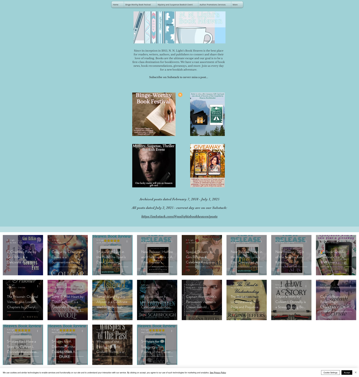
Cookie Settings (330, 372)
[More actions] (38, 241)
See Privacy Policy (218, 372)
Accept (347, 372)
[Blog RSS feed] (180, 95)
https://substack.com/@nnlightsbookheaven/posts (179, 216)
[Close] (355, 372)
